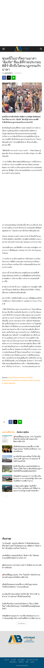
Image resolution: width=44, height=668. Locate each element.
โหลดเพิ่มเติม (21, 623)
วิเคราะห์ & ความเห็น (32, 660)
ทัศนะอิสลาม (13, 662)
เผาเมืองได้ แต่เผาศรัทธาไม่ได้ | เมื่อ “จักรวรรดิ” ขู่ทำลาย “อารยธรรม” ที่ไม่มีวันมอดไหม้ (26, 458)
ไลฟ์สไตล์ (21, 662)
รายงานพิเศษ (21, 660)
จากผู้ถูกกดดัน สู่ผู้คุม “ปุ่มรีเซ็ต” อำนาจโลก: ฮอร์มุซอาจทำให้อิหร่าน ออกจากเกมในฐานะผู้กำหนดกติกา (26, 488)
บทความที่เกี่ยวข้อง (8, 432)
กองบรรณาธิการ (9, 73)
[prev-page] (3, 496)
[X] (9, 78)
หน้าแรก (7, 660)
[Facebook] (4, 78)
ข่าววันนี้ (13, 660)
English (32, 662)
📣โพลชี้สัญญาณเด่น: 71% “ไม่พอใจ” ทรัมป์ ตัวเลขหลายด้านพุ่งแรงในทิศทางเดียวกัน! (27, 439)
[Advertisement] (22, 23)
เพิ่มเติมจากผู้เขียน (23, 432)
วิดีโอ (26, 662)
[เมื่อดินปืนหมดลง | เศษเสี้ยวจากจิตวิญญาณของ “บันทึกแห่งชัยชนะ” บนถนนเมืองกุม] (7, 448)
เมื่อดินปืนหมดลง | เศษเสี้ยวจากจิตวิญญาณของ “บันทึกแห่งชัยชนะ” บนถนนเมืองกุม (27, 449)
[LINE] (13, 78)
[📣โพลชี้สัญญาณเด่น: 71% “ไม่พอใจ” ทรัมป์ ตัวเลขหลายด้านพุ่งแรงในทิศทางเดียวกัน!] (7, 439)
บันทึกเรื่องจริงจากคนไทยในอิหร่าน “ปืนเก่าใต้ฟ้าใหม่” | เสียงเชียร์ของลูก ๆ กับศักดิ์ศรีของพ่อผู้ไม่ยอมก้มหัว (27, 468)
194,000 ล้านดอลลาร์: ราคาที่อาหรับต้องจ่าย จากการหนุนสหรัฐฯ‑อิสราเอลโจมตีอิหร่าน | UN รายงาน (27, 478)
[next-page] (6, 496)
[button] (3, 49)
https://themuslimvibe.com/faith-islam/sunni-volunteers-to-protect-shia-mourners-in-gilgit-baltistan (21, 380)
